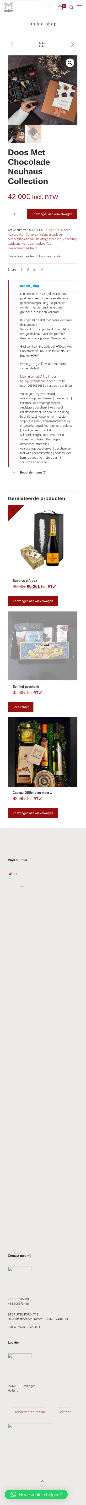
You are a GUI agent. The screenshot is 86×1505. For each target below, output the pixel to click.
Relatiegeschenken (48, 239)
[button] (70, 63)
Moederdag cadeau (21, 239)
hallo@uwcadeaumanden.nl (39, 381)
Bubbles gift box (25, 580)
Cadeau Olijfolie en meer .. (32, 792)
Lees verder (21, 707)
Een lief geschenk (26, 686)
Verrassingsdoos (33, 243)
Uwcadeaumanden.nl (22, 248)
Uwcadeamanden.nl (51, 256)
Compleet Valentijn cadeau (44, 234)
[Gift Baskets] (8, 7)
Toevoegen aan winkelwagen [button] (33, 601)
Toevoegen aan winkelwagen (52, 214)
